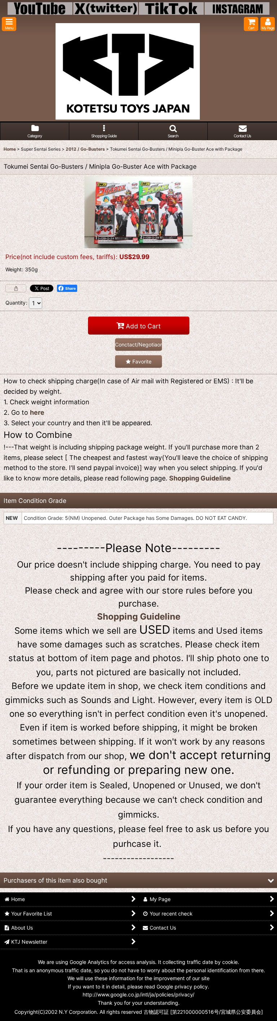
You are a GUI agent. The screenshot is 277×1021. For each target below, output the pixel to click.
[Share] (15, 288)
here (37, 412)
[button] (9, 24)
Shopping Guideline (200, 478)
